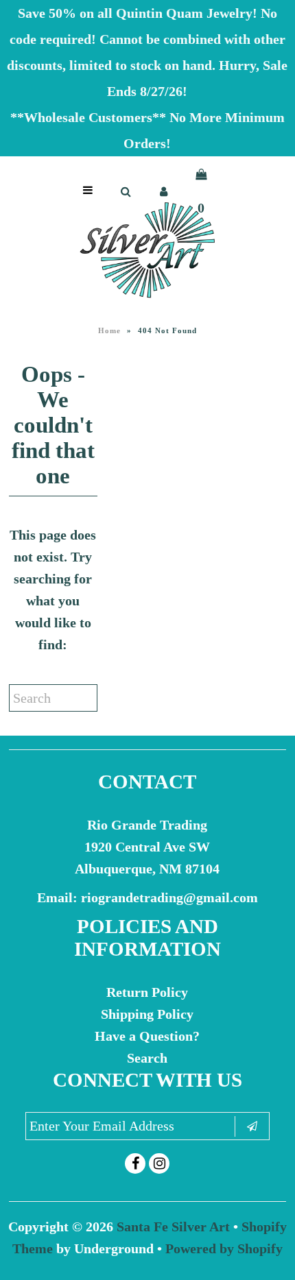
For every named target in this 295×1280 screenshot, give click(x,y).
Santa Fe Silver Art (173, 1226)
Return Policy (147, 992)
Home (109, 330)
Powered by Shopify (224, 1248)
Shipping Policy (147, 1014)
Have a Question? (147, 1035)
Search (147, 1057)
